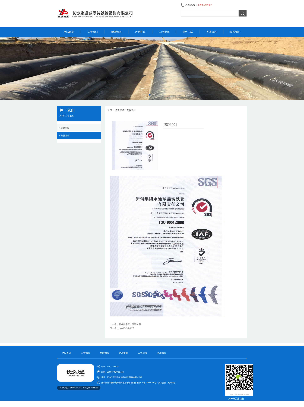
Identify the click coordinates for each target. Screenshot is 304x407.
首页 (110, 110)
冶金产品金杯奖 (126, 328)
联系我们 (235, 31)
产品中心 (140, 31)
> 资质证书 (64, 135)
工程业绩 (164, 31)
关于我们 (93, 31)
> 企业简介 (64, 127)
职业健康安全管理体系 (130, 324)
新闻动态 (116, 31)
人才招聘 (211, 31)
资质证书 (131, 110)
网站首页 (69, 31)
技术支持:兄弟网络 (236, 403)
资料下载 (188, 31)
